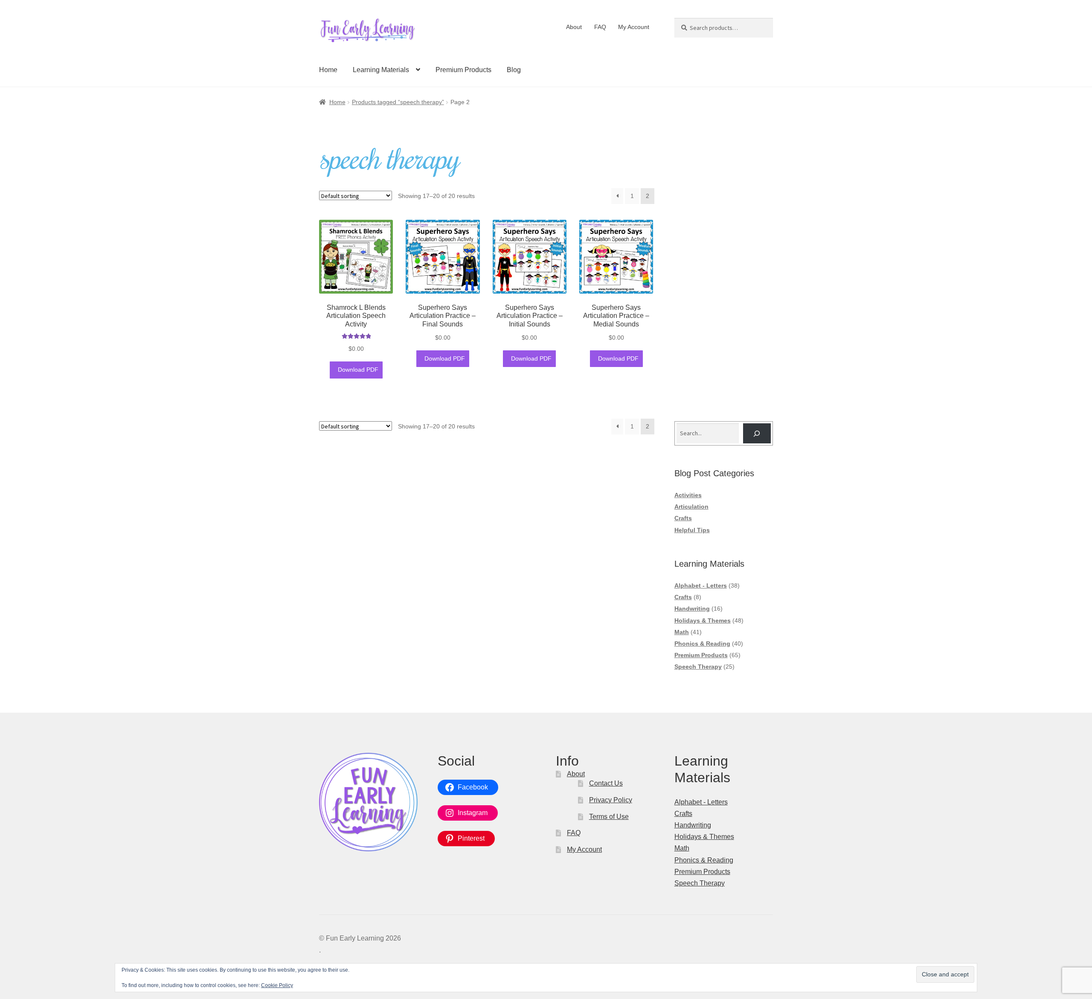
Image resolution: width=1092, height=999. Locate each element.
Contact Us (606, 783)
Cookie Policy (277, 985)
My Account (633, 26)
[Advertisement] (723, 271)
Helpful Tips (692, 530)
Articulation (691, 506)
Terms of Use (609, 816)
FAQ (600, 26)
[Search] (757, 433)
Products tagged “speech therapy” (398, 102)
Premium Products (463, 69)
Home (328, 69)
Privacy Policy (610, 800)
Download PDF (357, 369)
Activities (688, 495)
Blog (514, 69)
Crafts (683, 518)
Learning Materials (381, 69)
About (574, 26)
